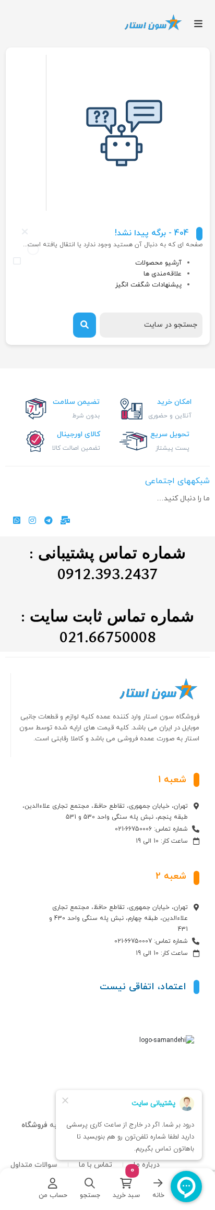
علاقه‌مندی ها (163, 274)
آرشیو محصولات (158, 263)
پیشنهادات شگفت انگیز (148, 285)
